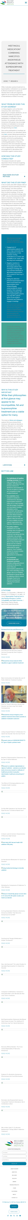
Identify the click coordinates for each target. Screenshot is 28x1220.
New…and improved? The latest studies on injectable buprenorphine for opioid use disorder (13, 966)
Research (14, 81)
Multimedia (14, 1191)
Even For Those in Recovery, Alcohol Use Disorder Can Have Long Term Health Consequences (12, 706)
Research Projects (14, 1184)
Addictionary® (14, 1168)
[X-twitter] (14, 1215)
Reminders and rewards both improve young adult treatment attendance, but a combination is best (13, 1102)
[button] (26, 2)
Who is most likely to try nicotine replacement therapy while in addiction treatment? (12, 1129)
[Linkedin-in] (11, 1215)
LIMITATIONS (7, 465)
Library (14, 1181)
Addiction (14, 1172)
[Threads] (17, 1215)
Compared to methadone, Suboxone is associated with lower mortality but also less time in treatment (12, 993)
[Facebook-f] (8, 1215)
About (14, 1194)
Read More (5, 657)
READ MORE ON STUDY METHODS (11, 175)
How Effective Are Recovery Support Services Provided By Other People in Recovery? (11, 652)
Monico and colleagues (15, 420)
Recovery (14, 1175)
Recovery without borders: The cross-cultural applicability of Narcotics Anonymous (12, 1048)
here (15, 128)
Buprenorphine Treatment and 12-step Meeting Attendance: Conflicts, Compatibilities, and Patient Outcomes (12, 598)
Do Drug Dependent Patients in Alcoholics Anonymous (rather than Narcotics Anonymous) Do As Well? (13, 912)
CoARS (14, 1188)
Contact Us (14, 1197)
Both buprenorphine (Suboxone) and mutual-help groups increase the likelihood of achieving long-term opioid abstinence (13, 1021)
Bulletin (14, 1178)
